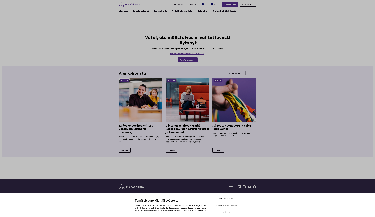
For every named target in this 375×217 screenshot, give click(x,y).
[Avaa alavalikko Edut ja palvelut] (150, 11)
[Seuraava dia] (254, 73)
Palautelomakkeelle (187, 60)
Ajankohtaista (191, 4)
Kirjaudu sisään (230, 4)
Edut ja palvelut (141, 11)
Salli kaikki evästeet (226, 199)
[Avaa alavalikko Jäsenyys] (129, 11)
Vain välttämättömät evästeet (226, 206)
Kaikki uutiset (235, 73)
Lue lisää (124, 150)
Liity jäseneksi (248, 4)
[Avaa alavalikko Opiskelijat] (209, 11)
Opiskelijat (202, 11)
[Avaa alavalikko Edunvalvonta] (168, 11)
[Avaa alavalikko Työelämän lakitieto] (194, 11)
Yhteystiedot (178, 4)
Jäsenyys (123, 11)
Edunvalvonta (160, 11)
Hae (215, 4)
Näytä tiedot (226, 212)
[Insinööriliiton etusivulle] (130, 4)
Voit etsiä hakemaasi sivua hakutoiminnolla (187, 54)
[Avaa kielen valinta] (204, 4)
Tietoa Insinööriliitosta (224, 11)
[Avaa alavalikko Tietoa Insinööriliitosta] (237, 11)
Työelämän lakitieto (182, 11)
